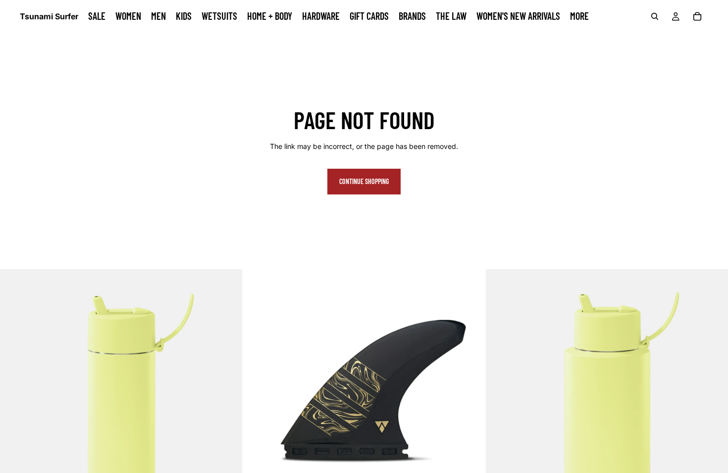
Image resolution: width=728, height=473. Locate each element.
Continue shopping (364, 181)
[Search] (655, 16)
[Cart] (697, 16)
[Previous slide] (257, 390)
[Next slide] (470, 390)
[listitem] (579, 16)
